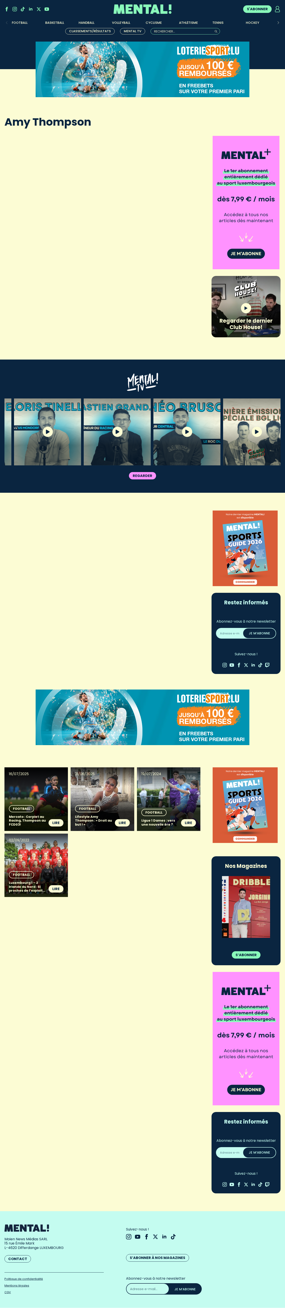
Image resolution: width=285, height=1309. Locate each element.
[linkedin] (30, 9)
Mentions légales (16, 1285)
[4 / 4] (246, 907)
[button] (278, 22)
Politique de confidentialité (23, 1279)
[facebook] (6, 9)
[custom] (22, 9)
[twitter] (39, 9)
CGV (7, 1292)
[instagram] (14, 9)
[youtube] (47, 9)
